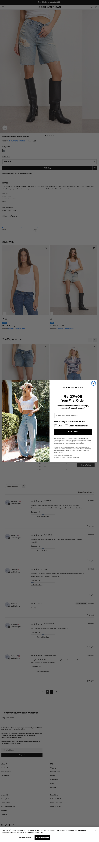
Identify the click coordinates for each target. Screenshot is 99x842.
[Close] (95, 830)
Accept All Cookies (42, 837)
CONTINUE (73, 432)
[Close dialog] (93, 383)
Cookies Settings (25, 837)
